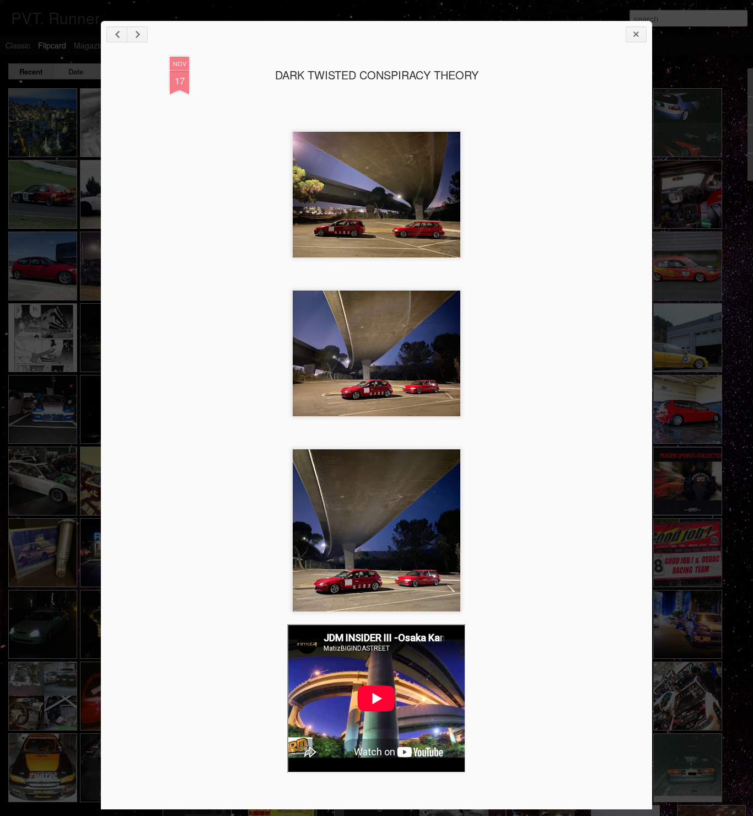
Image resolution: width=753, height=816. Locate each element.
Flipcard (52, 45)
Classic (18, 45)
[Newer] (116, 34)
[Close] (636, 34)
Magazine (91, 45)
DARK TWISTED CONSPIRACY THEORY (376, 75)
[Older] (137, 34)
